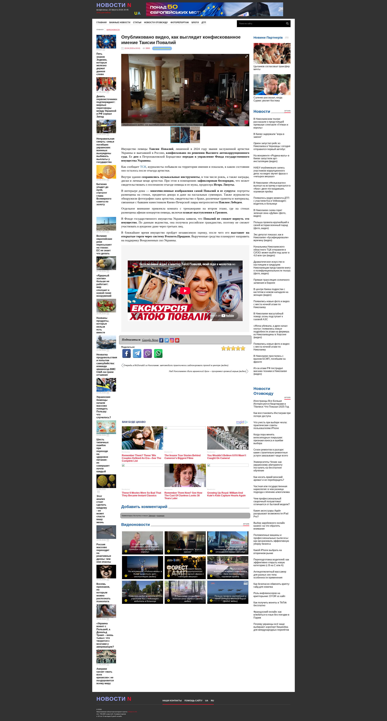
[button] (246, 56)
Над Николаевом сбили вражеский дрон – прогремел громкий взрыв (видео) (207, 371)
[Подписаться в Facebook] (161, 340)
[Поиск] (287, 23)
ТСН (143, 166)
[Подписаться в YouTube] (177, 340)
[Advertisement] (185, 395)
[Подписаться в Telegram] (167, 340)
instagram (160, 515)
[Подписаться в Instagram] (172, 340)
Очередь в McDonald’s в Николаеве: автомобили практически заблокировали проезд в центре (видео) (176, 365)
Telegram (151, 515)
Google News (150, 340)
